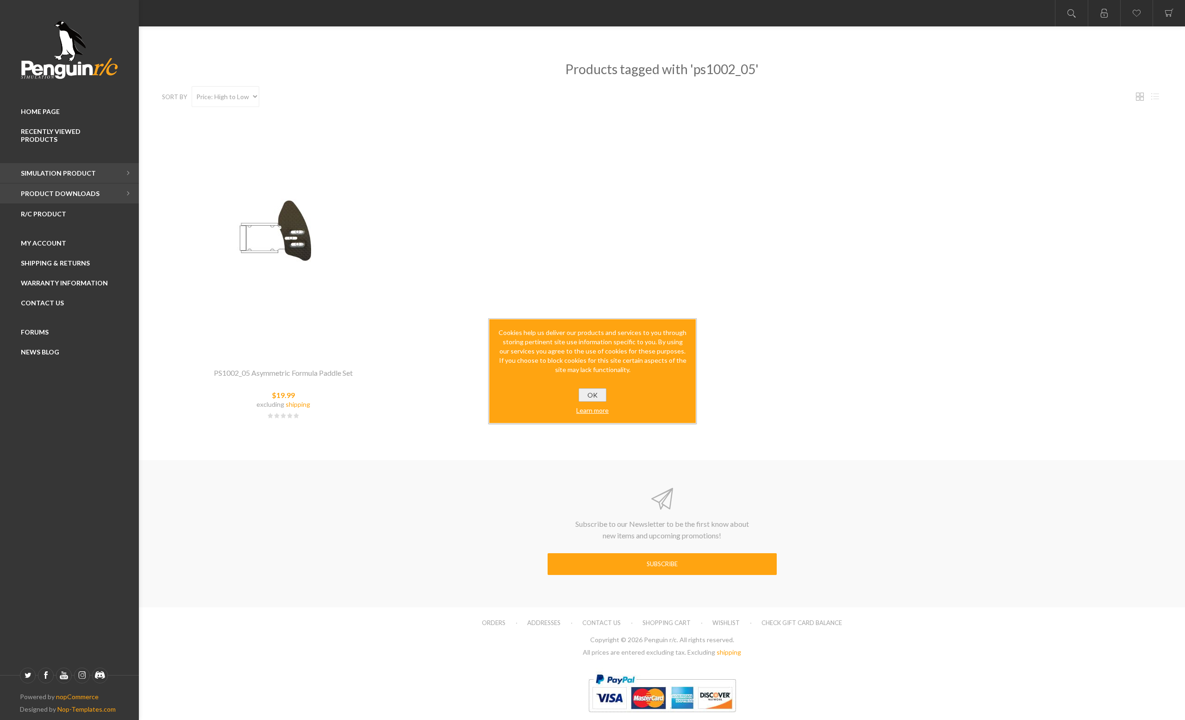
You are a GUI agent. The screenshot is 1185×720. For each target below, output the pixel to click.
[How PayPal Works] (662, 716)
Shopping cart (666, 622)
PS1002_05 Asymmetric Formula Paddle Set (283, 372)
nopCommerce (77, 697)
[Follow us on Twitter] (28, 675)
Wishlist (726, 622)
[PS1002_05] (283, 237)
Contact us (601, 622)
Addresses (544, 622)
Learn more (592, 410)
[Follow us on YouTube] (64, 675)
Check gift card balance (801, 622)
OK (592, 395)
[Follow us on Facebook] (46, 675)
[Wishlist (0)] (1136, 13)
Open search (1071, 13)
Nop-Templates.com (86, 709)
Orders (493, 622)
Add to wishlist (294, 349)
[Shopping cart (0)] (1169, 13)
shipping (298, 404)
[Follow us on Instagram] (82, 675)
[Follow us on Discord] (100, 675)
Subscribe (662, 564)
